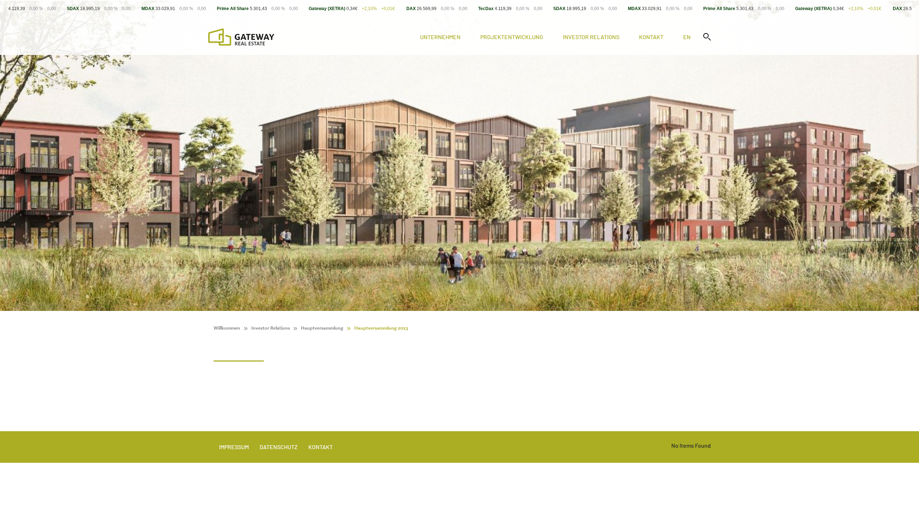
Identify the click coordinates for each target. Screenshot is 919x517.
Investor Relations (591, 36)
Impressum (234, 446)
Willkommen (227, 328)
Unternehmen (440, 36)
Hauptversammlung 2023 (381, 328)
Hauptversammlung (322, 328)
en (687, 36)
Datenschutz (279, 446)
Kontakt (651, 36)
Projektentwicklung (511, 36)
